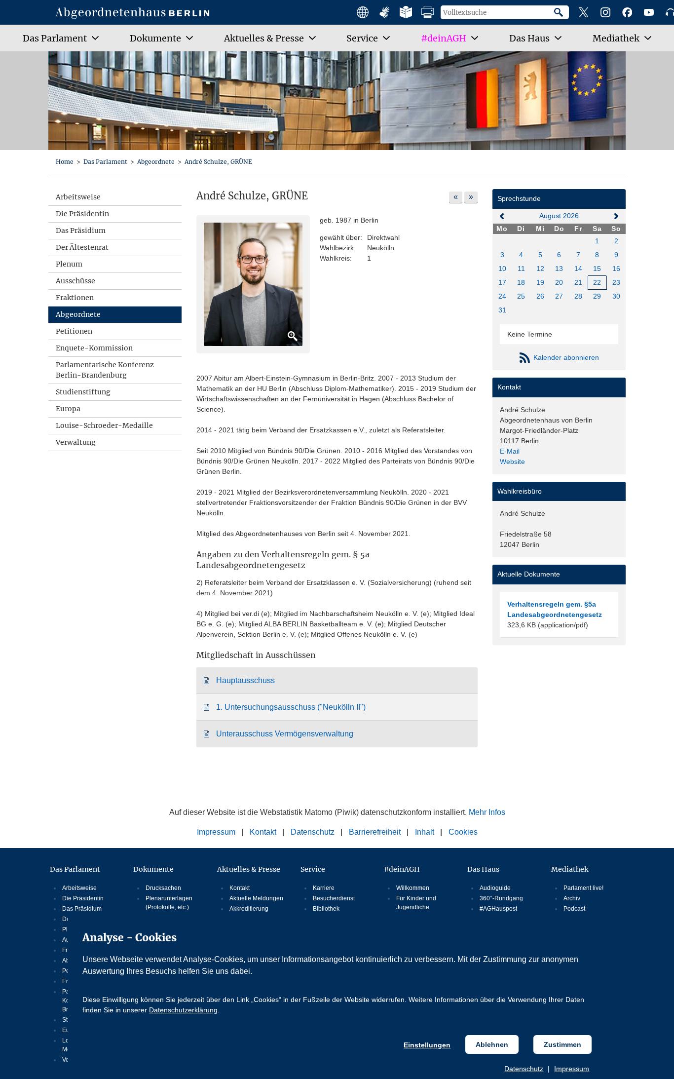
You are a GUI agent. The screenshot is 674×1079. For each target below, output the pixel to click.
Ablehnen (492, 1044)
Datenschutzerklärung (183, 1010)
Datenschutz (523, 1069)
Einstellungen (427, 1045)
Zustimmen (562, 1044)
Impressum (571, 1069)
